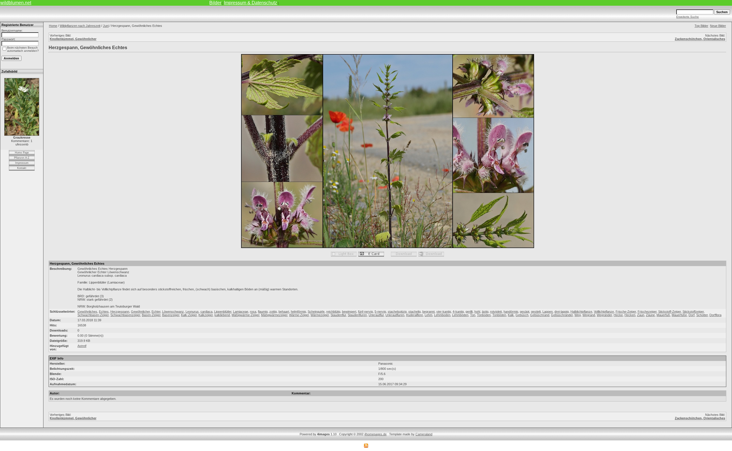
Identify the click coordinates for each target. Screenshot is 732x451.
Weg (577, 315)
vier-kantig (443, 311)
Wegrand (588, 315)
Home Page (22, 152)
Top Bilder (701, 25)
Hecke (618, 315)
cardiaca (206, 311)
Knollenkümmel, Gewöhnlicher (73, 39)
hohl (477, 311)
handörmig (511, 311)
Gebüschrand (539, 315)
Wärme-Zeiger (299, 315)
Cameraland (423, 434)
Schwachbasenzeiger (125, 315)
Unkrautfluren (394, 315)
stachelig (414, 311)
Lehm (428, 315)
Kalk (511, 315)
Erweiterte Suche (687, 16)
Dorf (692, 315)
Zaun (640, 315)
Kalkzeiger (205, 315)
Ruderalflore (414, 315)
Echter (156, 311)
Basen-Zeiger (151, 315)
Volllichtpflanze (604, 311)
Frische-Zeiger (626, 311)
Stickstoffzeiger (693, 311)
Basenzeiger (170, 315)
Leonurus (192, 311)
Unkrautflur (376, 315)
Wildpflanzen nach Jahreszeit (80, 25)
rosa (253, 311)
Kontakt (21, 168)
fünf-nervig (365, 311)
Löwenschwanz (173, 311)
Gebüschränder (562, 315)
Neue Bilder (718, 25)
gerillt (469, 311)
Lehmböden (460, 315)
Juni (106, 25)
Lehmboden (442, 315)
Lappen (547, 311)
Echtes (104, 311)
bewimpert (349, 311)
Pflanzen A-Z (21, 157)
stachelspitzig (397, 311)
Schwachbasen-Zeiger (93, 315)
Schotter (702, 315)
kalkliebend (222, 315)
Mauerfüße (679, 315)
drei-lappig (561, 311)
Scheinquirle (316, 311)
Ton (472, 315)
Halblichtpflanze (581, 311)
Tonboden (484, 315)
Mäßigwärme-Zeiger (245, 315)
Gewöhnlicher (140, 311)
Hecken (629, 315)
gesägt (524, 311)
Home (53, 25)
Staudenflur (338, 315)
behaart (284, 311)
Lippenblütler (222, 311)
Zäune (650, 315)
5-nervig (380, 311)
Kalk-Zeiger (189, 315)
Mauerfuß (663, 315)
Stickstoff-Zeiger (669, 311)
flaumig (263, 311)
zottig (273, 311)
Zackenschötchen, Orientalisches (700, 39)
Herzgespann (119, 311)
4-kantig (458, 311)
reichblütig (333, 311)
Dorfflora (715, 315)
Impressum (22, 162)
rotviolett (496, 311)
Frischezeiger (647, 311)
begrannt (428, 311)
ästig (485, 311)
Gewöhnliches (87, 311)
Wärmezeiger (320, 315)
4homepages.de (375, 434)
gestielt (536, 311)
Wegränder (604, 315)
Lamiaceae (240, 311)
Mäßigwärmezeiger (274, 315)
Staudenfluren (357, 315)
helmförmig (298, 311)
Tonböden (499, 315)
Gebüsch (522, 315)
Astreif (81, 346)
